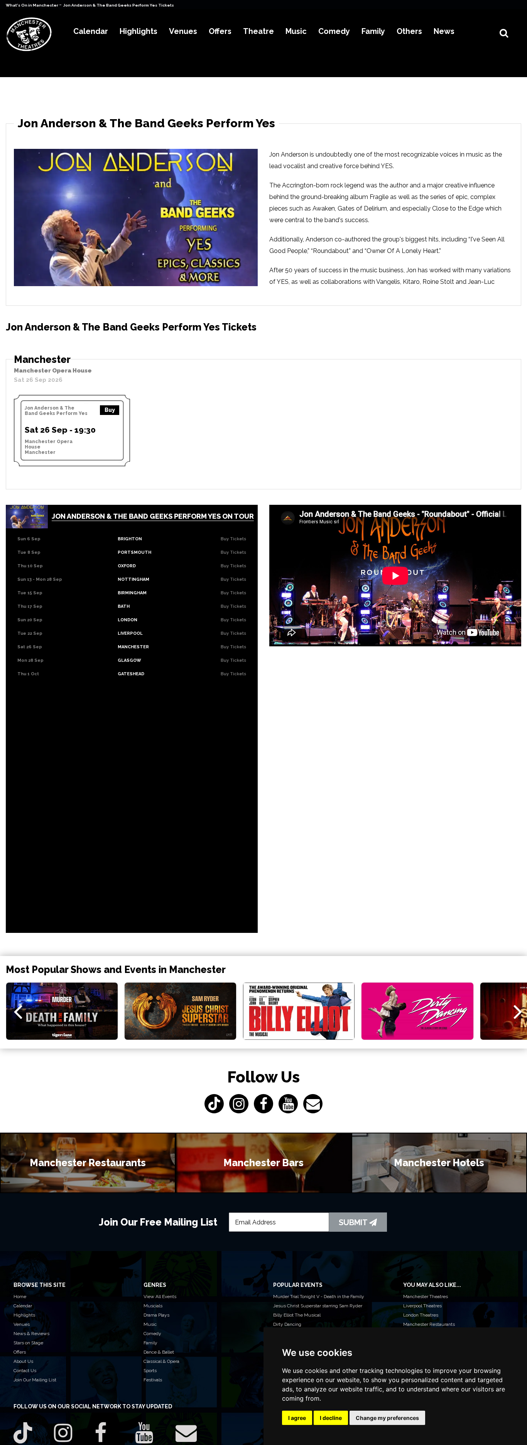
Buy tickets (233, 538)
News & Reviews (31, 1333)
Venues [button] (183, 31)
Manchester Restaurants (429, 1324)
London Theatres (420, 1315)
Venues (22, 1324)
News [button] (444, 31)
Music (150, 1324)
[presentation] (18, 1011)
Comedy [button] (334, 31)
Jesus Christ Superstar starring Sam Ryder (317, 1305)
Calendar (23, 1305)
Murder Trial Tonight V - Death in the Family (318, 1296)
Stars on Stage (28, 1343)
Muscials (153, 1305)
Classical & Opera (161, 1361)
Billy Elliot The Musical (297, 1315)
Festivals (153, 1380)
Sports (150, 1370)
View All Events (160, 1296)
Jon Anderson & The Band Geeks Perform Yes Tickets (118, 5)
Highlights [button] (138, 31)
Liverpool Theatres (422, 1305)
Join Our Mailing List (35, 1380)
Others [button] (409, 31)
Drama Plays (156, 1315)
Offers (20, 1352)
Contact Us (25, 1370)
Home (20, 1296)
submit (354, 1222)
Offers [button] (220, 31)
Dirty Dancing (287, 1324)
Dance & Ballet (159, 1352)
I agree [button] (297, 1418)
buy (110, 410)
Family (150, 1343)
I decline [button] (331, 1418)
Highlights (24, 1315)
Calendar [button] (90, 31)
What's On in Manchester (32, 5)
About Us (23, 1361)
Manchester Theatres (425, 1296)
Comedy (152, 1333)
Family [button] (373, 31)
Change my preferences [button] (387, 1418)
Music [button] (296, 31)
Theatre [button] (258, 31)
